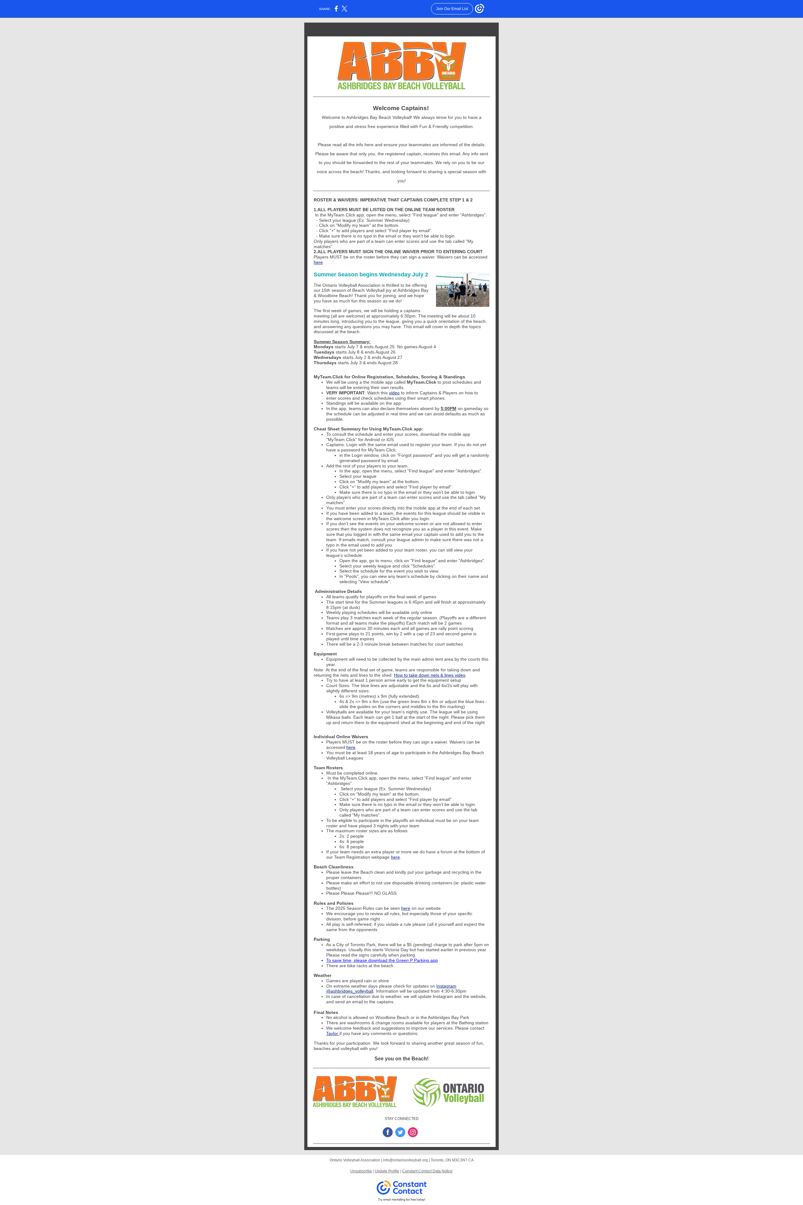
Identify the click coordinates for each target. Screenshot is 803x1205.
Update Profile (387, 1171)
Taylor (332, 1033)
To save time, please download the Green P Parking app (382, 960)
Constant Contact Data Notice (427, 1171)
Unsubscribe (361, 1171)
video (394, 392)
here (318, 262)
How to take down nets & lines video (429, 675)
